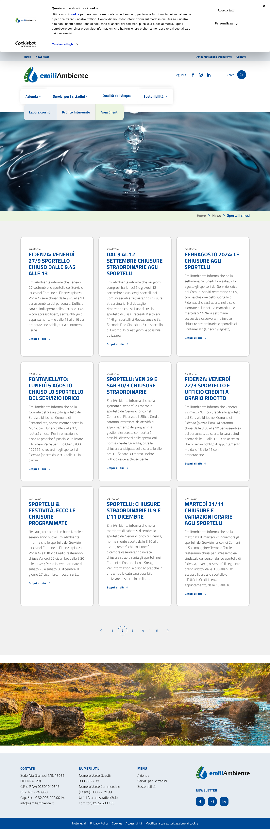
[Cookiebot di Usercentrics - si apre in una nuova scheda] (25, 44)
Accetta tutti (226, 10)
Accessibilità (134, 823)
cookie (74, 14)
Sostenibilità (146, 786)
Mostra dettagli (62, 44)
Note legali (79, 823)
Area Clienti (110, 112)
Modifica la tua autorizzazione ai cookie (171, 823)
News (27, 56)
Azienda (143, 775)
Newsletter (42, 56)
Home (201, 215)
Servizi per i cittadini (152, 781)
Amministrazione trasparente (214, 56)
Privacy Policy (99, 823)
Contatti (241, 56)
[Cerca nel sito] (241, 74)
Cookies (117, 823)
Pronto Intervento (76, 112)
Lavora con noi (40, 112)
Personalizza (224, 23)
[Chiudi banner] (263, 6)
